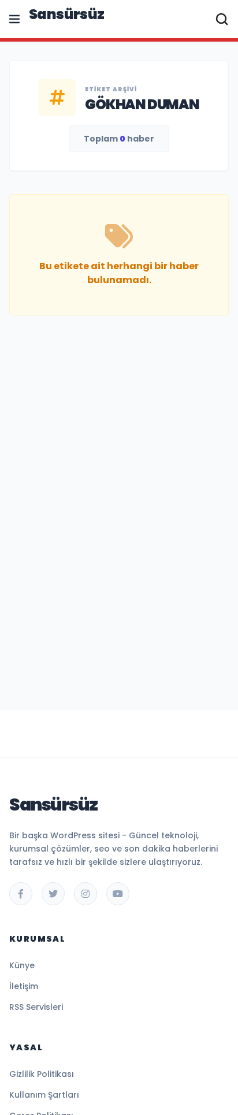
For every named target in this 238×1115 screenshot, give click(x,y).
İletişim (23, 986)
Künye (22, 965)
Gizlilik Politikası (41, 1074)
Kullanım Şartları (44, 1095)
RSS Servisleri (36, 1007)
